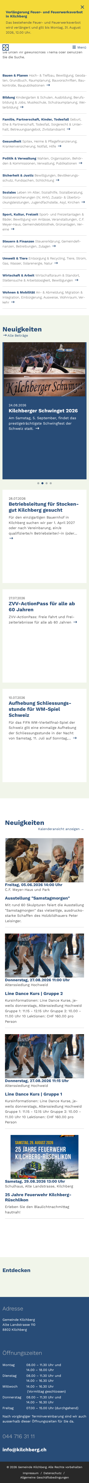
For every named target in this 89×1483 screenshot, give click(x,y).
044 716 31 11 (18, 1436)
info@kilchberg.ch (24, 1450)
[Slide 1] (38, 483)
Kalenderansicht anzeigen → (61, 829)
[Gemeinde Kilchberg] (18, 47)
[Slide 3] (47, 483)
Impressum (31, 1473)
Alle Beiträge (17, 335)
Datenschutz (53, 1473)
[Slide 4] (51, 483)
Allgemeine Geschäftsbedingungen (44, 1477)
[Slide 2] (42, 483)
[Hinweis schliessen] (82, 7)
